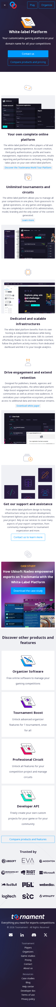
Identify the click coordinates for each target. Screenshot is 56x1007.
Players (28, 947)
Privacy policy (28, 998)
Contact (28, 963)
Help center (28, 986)
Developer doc (28, 990)
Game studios (28, 955)
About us (28, 968)
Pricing (28, 959)
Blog (28, 982)
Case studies (28, 978)
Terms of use (28, 994)
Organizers (28, 951)
